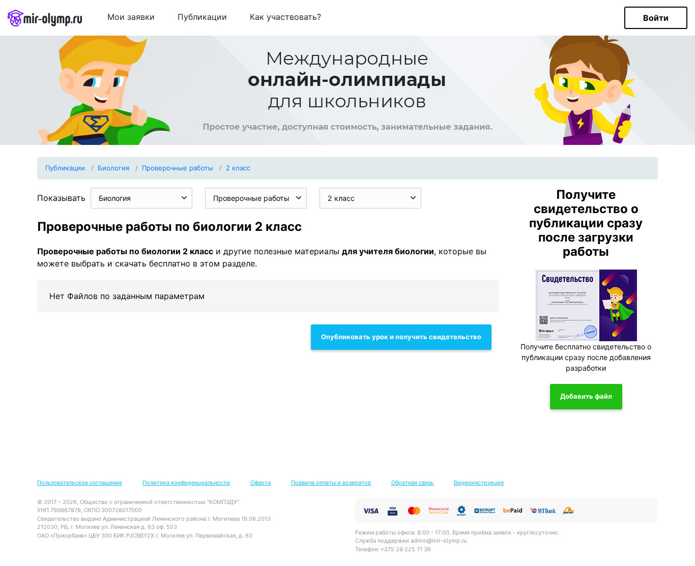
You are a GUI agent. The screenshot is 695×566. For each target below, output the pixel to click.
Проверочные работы (177, 168)
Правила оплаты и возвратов (331, 482)
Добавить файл (586, 396)
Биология (113, 168)
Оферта (260, 482)
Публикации (202, 17)
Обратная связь (412, 482)
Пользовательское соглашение (79, 482)
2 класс (238, 168)
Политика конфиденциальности (186, 482)
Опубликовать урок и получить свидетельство (401, 337)
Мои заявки (131, 17)
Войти (656, 18)
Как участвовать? (285, 17)
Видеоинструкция (479, 482)
